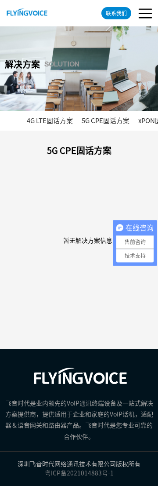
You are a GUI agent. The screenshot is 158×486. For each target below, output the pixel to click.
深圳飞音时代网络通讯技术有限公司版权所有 (79, 464)
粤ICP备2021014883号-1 (79, 473)
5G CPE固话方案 (105, 120)
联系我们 (116, 13)
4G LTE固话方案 (50, 120)
